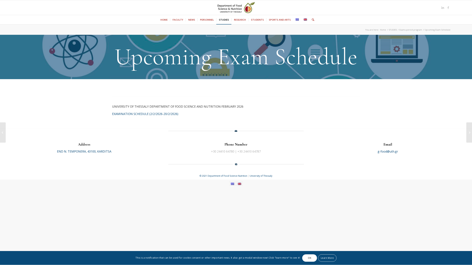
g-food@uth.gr (388, 151)
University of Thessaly (261, 175)
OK (309, 257)
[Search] (311, 19)
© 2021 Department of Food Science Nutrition (223, 175)
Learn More (327, 257)
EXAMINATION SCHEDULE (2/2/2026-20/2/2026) (145, 114)
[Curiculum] (3, 132)
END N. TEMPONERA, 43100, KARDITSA (84, 151)
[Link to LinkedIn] (442, 7)
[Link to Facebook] (448, 7)
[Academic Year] (469, 132)
